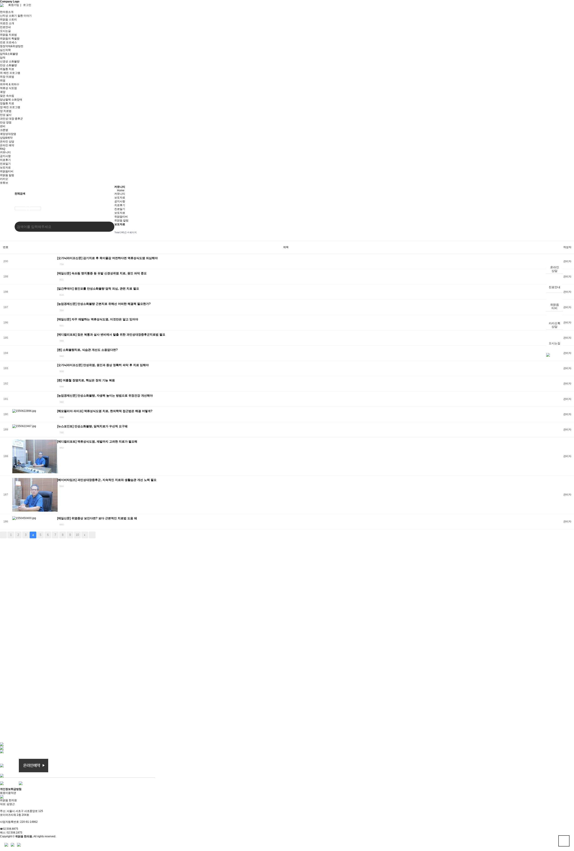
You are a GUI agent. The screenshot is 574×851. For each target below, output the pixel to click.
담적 (2, 57)
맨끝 (92, 535)
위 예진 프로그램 (10, 72)
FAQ (2, 149)
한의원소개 (6, 11)
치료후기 (5, 159)
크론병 (4, 130)
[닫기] (28, 208)
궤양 (2, 92)
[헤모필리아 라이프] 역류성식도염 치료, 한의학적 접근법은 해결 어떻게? (104, 411)
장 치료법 (5, 111)
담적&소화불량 (9, 53)
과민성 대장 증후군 (11, 118)
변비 (2, 126)
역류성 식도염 (8, 88)
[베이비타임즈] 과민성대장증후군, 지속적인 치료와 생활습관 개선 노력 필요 (107, 480)
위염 (2, 80)
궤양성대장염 (8, 133)
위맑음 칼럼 (7, 175)
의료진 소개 (7, 23)
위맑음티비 (554, 306)
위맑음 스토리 (8, 19)
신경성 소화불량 (10, 61)
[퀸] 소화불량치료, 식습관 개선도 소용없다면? (87, 349)
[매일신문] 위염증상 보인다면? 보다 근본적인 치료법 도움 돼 (97, 518)
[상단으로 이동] (548, 355)
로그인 (27, 5)
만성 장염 (5, 122)
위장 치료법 (7, 76)
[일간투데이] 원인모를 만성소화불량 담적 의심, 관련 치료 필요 (98, 288)
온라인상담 (554, 269)
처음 (3, 535)
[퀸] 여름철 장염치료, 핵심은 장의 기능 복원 (86, 380)
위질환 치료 (7, 69)
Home (120, 190)
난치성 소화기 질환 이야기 (16, 15)
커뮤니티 (5, 152)
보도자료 (5, 167)
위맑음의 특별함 (10, 38)
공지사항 (5, 156)
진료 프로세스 (8, 42)
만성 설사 (5, 114)
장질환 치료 (7, 103)
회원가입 (13, 5)
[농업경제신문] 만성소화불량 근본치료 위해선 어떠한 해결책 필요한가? (104, 303)
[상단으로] (564, 841)
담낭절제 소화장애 (11, 99)
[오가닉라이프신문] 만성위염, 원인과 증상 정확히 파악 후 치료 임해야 (103, 365)
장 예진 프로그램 (10, 107)
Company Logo (9, 1)
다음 (84, 535)
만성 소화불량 (8, 65)
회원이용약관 (8, 792)
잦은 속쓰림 (7, 95)
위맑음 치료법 (8, 34)
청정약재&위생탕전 (11, 46)
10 (77, 535)
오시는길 (554, 343)
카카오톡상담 (554, 325)
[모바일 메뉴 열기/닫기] (1, 8)
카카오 (4, 179)
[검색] (107, 227)
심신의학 (5, 50)
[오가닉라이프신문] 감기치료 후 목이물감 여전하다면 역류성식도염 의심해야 (107, 258)
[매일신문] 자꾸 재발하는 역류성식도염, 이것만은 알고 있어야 (97, 319)
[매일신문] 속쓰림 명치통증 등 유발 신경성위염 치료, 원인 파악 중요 (102, 273)
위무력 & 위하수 (9, 84)
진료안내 (554, 287)
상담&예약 (6, 137)
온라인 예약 (7, 145)
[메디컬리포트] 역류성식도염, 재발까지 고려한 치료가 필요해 (97, 441)
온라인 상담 (7, 141)
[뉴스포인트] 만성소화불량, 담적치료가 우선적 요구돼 (92, 426)
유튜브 (4, 182)
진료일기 (5, 163)
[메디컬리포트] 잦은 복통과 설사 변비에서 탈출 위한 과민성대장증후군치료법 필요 (111, 334)
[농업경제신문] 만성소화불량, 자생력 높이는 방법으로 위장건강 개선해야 (105, 395)
